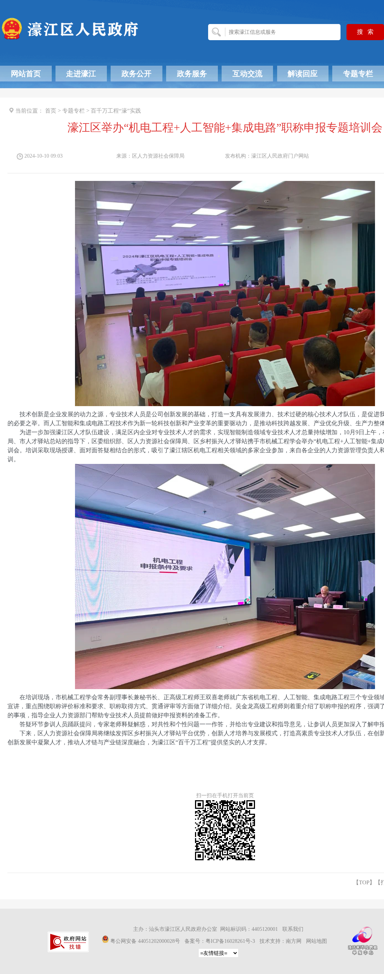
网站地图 (316, 941)
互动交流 (247, 73)
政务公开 (137, 73)
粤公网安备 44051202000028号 (145, 941)
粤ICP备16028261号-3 (230, 941)
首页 (50, 111)
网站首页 (26, 73)
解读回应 (303, 73)
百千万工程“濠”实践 (116, 111)
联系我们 (292, 929)
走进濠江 (81, 73)
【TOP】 (364, 882)
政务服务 (192, 73)
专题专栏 (358, 73)
